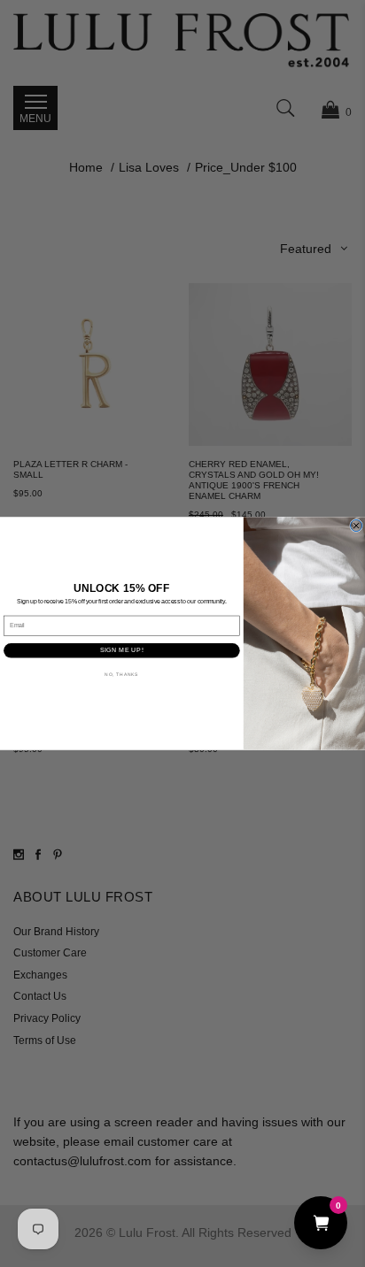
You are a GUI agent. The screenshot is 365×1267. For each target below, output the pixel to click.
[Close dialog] (356, 525)
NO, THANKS (121, 674)
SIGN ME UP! (122, 651)
